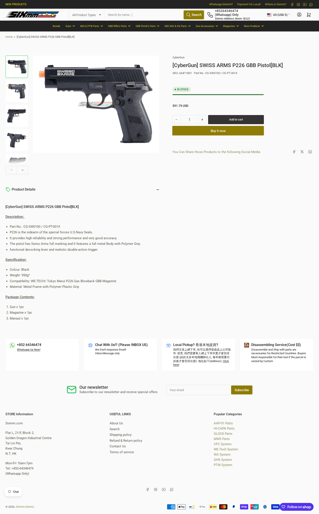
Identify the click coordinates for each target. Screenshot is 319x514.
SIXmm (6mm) (25, 506)
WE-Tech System (226, 449)
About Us (116, 423)
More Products (252, 26)
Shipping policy (121, 435)
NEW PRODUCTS (15, 4)
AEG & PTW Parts (89, 26)
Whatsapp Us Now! (28, 349)
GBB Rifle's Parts (117, 26)
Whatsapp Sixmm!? (221, 4)
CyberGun (178, 57)
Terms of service (122, 452)
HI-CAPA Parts (224, 428)
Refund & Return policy (126, 441)
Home (9, 36)
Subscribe (242, 390)
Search (115, 429)
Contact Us (118, 446)
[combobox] (155, 15)
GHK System (223, 460)
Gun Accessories (205, 26)
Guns (68, 26)
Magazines (229, 26)
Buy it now (218, 131)
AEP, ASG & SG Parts (175, 26)
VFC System (223, 444)
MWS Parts (222, 439)
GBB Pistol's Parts (146, 26)
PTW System (223, 465)
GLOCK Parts (223, 434)
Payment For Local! (249, 4)
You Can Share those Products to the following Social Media (216, 152)
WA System (222, 454)
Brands (56, 26)
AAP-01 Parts (223, 423)
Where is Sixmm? (275, 4)
